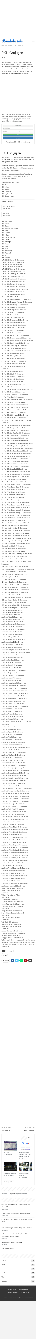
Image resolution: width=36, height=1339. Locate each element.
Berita (3, 1264)
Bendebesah (30, 1297)
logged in (12, 1193)
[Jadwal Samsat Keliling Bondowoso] (25, 1166)
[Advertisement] (18, 19)
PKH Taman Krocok (9, 206)
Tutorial (4, 1260)
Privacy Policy (12, 1289)
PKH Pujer (6, 213)
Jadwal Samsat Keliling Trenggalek (12, 1242)
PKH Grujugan (9, 951)
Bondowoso (8, 221)
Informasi (20, 1141)
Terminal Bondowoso (8, 1248)
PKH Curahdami (29, 1130)
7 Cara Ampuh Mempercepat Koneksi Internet (16, 1213)
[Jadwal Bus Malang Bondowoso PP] (10, 1166)
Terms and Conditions (12, 1292)
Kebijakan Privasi (23, 1289)
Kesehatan (5, 1273)
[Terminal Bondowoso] (10, 1146)
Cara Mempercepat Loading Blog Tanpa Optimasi (17, 1228)
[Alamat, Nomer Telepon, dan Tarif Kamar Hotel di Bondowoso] (25, 1146)
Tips (3, 1277)
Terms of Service (25, 1292)
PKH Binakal (6, 1130)
